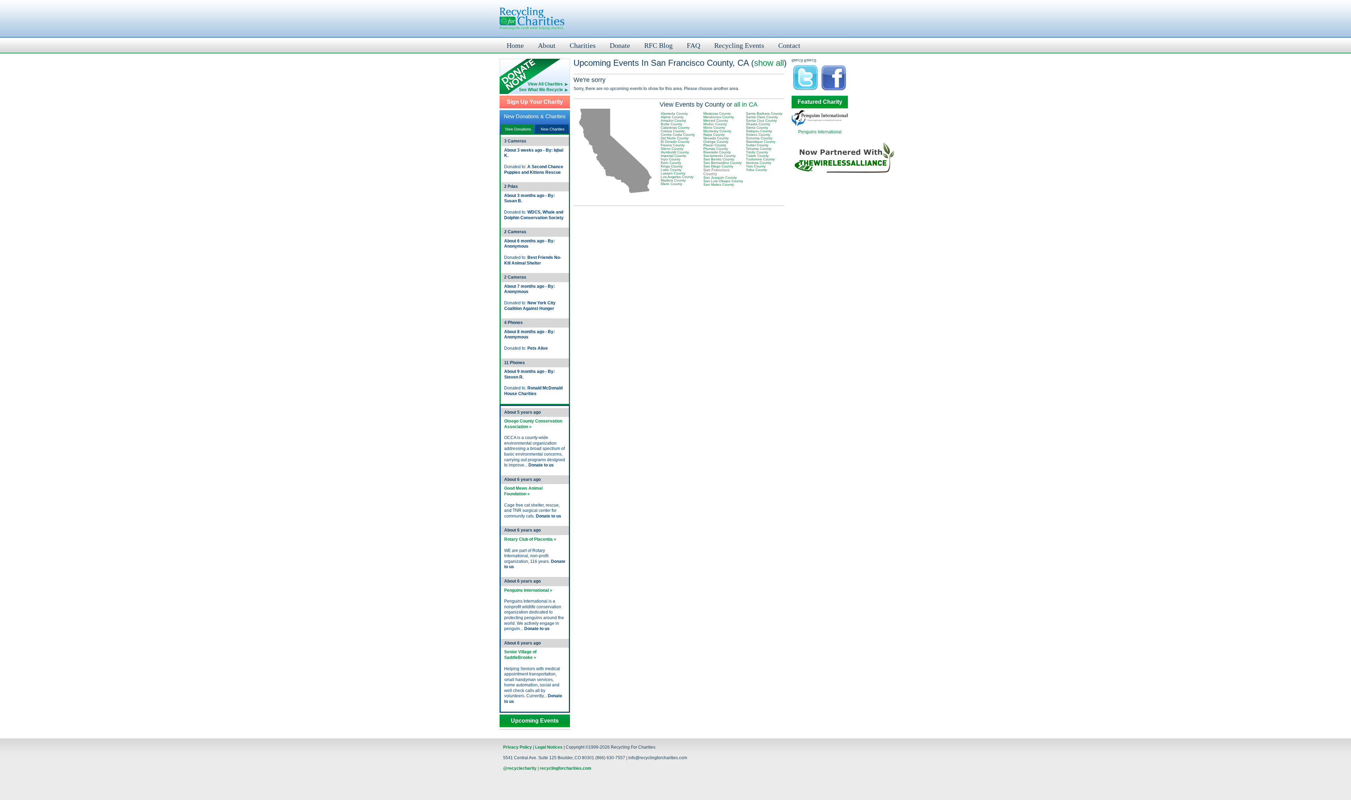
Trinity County (757, 152)
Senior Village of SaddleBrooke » (520, 654)
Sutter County (757, 145)
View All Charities (545, 84)
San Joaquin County (720, 177)
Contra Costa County (678, 134)
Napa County (714, 134)
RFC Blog (658, 45)
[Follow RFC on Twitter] (806, 90)
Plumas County (715, 149)
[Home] (532, 18)
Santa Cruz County (761, 120)
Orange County (715, 142)
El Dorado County (675, 142)
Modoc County (715, 124)
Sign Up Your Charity (535, 102)
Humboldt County (675, 152)
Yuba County (756, 170)
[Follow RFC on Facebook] (834, 90)
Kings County (672, 166)
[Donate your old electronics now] (535, 70)
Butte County (671, 124)
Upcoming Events (535, 721)
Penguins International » (528, 590)
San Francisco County (716, 172)
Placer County (714, 145)
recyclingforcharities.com (565, 768)
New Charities (553, 129)
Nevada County (716, 138)
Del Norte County (675, 138)
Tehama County (759, 149)
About (547, 45)
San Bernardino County (722, 163)
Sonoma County (759, 138)
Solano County (758, 134)
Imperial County (673, 156)
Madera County (673, 180)
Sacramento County (719, 156)
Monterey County (717, 131)
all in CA (745, 104)
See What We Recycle (541, 89)
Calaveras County (675, 127)
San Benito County (718, 159)
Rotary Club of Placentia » (530, 539)
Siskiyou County (759, 131)
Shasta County (758, 124)
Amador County (673, 120)
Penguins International (820, 131)
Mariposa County (717, 113)
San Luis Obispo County (723, 181)
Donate (620, 45)
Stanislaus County (760, 142)
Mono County (714, 127)
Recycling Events (739, 45)
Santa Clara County (762, 117)
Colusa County (673, 131)
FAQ (693, 45)
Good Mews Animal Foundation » (523, 491)
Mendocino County (718, 117)
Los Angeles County (677, 177)
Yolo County (756, 166)
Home (515, 45)
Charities (583, 45)
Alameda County (674, 113)
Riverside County (717, 152)
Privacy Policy (517, 747)
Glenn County (672, 149)
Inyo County (670, 159)
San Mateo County (718, 184)
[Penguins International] (820, 124)
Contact (789, 45)
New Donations (518, 129)
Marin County (671, 184)
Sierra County (757, 127)
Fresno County (673, 145)
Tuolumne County (760, 159)
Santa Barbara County (764, 113)
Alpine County (672, 117)
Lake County (671, 170)
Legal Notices (549, 747)
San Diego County (718, 166)
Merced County (715, 120)
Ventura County (758, 163)
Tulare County (757, 156)
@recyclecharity (520, 768)
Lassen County (673, 173)
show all (769, 63)
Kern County (671, 163)
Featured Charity (820, 102)
